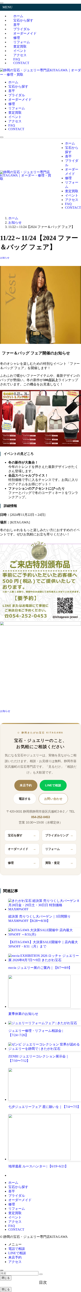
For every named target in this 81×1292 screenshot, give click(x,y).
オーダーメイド (25, 33)
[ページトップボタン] (1, 1270)
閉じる (6, 1277)
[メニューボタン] (1, 137)
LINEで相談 (53, 785)
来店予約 (26, 785)
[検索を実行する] (41, 1274)
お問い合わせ (53, 798)
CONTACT (21, 63)
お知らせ (4, 257)
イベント (15, 1217)
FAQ (11, 1226)
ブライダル (16, 1195)
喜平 (11, 1191)
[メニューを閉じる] (1, 3)
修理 (22, 862)
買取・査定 (59, 862)
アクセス (15, 1221)
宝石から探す (18, 1187)
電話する (25, 798)
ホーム (13, 1182)
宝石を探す (22, 835)
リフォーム (59, 849)
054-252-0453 (40, 817)
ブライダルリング (59, 835)
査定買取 (15, 1213)
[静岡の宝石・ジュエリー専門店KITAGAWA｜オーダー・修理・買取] (40, 74)
